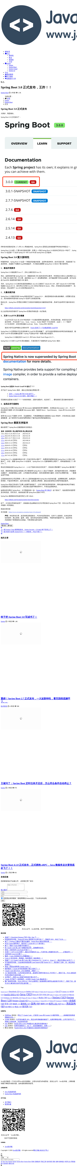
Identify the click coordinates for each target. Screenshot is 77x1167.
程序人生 (55, 1004)
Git (59, 991)
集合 (10, 57)
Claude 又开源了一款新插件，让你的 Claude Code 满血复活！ (26, 979)
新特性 (11, 55)
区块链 (66, 1001)
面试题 (27, 1007)
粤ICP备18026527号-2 (40, 1150)
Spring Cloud (13, 69)
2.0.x (2, 453)
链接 (10, 525)
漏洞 (44, 1004)
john (6, 1023)
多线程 (11, 60)
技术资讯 (4, 706)
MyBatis (8, 998)
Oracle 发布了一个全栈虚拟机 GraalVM (44, 328)
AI (7, 72)
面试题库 (10, 74)
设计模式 (10, 1007)
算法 (64, 1004)
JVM (10, 62)
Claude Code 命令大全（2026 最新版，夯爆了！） (22, 971)
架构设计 (62, 1161)
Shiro (50, 998)
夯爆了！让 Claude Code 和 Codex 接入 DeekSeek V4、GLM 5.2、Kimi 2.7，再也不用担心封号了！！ (40, 960)
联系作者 (8, 1104)
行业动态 (5, 1163)
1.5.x (2, 455)
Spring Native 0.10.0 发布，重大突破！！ (23, 396)
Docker (23, 991)
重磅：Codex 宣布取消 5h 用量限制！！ (19, 956)
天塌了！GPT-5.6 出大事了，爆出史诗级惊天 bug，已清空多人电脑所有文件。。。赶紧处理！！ (39, 952)
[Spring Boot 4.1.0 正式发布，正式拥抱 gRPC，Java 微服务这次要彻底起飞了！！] (21, 810)
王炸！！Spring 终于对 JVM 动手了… (22, 394)
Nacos (25, 998)
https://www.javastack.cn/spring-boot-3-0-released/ (25, 512)
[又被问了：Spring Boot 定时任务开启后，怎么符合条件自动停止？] (21, 729)
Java (8, 53)
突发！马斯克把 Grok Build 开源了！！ (18, 950)
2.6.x (2, 438)
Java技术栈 (8, 1146)
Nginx (35, 998)
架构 (35, 1003)
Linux (58, 995)
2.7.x (2, 436)
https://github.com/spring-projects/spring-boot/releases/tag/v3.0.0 (25, 308)
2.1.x (2, 450)
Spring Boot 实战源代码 (13, 1094)
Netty (30, 998)
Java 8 (37, 994)
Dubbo (30, 992)
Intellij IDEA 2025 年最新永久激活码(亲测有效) (30, 1023)
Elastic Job (43, 991)
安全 (8, 1004)
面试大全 (11, 1163)
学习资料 (9, 76)
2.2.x (2, 448)
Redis (43, 998)
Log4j (65, 995)
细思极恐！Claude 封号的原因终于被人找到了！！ (22, 969)
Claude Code (4, 991)
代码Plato (8, 1015)
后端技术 (37, 1161)
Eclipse (37, 991)
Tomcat (52, 1001)
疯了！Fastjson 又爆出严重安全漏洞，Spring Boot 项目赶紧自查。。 (28, 941)
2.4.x (2, 443)
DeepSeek (14, 992)
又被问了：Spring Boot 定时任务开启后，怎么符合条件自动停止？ (36, 783)
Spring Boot (13, 67)
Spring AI (12, 71)
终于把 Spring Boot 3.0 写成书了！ (19, 617)
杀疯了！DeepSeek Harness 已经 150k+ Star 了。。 (22, 937)
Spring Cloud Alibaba (35, 1001)
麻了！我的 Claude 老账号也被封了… (18, 945)
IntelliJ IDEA (12, 994)
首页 (8, 51)
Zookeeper (59, 1001)
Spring (8, 63)
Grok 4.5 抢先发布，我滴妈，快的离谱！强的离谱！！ (24, 958)
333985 (7, 1019)
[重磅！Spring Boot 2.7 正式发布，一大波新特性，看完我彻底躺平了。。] (21, 644)
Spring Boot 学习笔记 (44, 490)
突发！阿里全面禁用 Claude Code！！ (18, 966)
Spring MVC (45, 1001)
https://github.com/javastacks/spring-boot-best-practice (22, 500)
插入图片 (4, 890)
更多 (54, 1161)
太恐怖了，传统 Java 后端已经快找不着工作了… (22, 977)
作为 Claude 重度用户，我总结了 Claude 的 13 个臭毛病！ (25, 943)
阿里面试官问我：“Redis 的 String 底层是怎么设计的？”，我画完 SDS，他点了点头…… (35, 939)
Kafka (52, 995)
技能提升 (11, 78)
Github (65, 991)
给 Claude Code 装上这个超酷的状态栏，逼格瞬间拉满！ (24, 948)
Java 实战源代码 (10, 1092)
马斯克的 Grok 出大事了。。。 (16, 954)
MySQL (17, 998)
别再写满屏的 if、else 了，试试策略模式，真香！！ (32, 1026)
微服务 (16, 1004)
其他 (32, 1161)
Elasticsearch (51, 991)
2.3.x (2, 445)
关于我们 (8, 1102)
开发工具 (43, 1161)
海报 (4, 525)
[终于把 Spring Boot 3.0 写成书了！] (21, 562)
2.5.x (2, 440)
